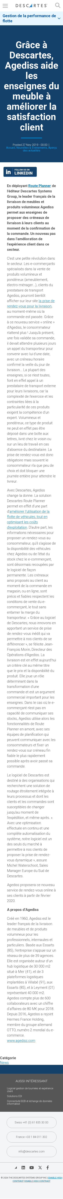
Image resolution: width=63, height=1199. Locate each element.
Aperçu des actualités (40, 149)
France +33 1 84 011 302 (31, 1137)
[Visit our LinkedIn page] (20, 175)
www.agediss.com (21, 1040)
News (4, 1062)
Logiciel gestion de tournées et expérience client (30, 1090)
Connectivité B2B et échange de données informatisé (29, 1103)
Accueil (10, 147)
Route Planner (39, 186)
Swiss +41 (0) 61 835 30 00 (31, 1122)
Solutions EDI (14, 1096)
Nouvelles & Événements (31, 147)
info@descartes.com (32, 1151)
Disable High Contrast (37, 1181)
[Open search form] (57, 6)
